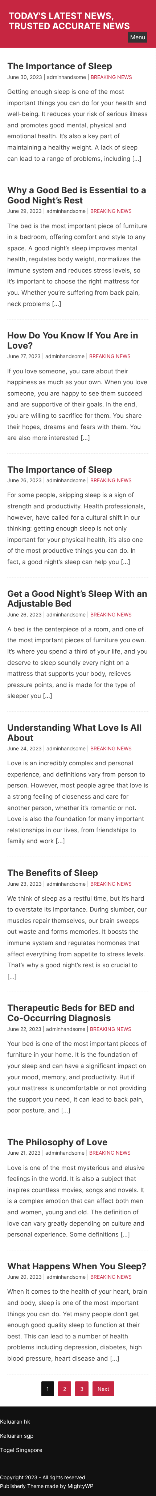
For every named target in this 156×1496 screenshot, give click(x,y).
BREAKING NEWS (111, 77)
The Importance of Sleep (59, 66)
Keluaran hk (15, 1421)
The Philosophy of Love (57, 1142)
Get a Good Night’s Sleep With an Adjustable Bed (77, 598)
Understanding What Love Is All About (74, 732)
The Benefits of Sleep (52, 873)
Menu (137, 37)
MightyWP (80, 1486)
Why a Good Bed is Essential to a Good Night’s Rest (76, 195)
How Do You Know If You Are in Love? (72, 340)
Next (103, 1389)
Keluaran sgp (16, 1435)
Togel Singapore (21, 1450)
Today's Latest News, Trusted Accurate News (69, 21)
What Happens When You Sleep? (77, 1266)
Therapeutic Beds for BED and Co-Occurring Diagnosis (71, 1013)
